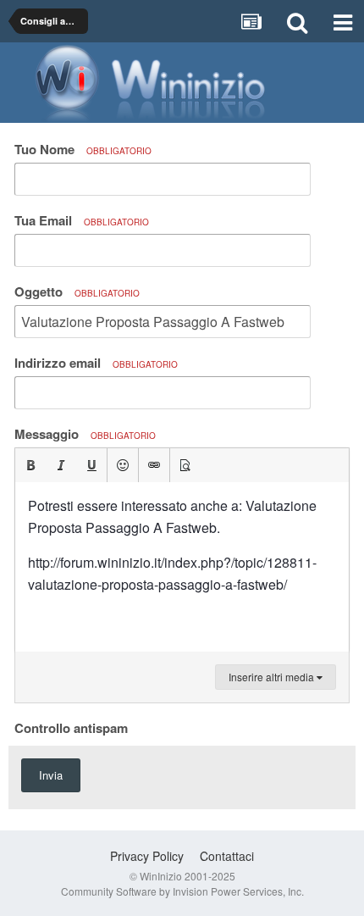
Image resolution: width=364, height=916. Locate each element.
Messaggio (85, 434)
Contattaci (227, 855)
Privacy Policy (147, 855)
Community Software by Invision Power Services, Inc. (182, 891)
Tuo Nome (83, 149)
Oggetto (77, 291)
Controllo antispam (71, 727)
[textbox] (182, 567)
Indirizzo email (96, 362)
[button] (30, 465)
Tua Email (81, 220)
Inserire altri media (273, 676)
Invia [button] (51, 775)
